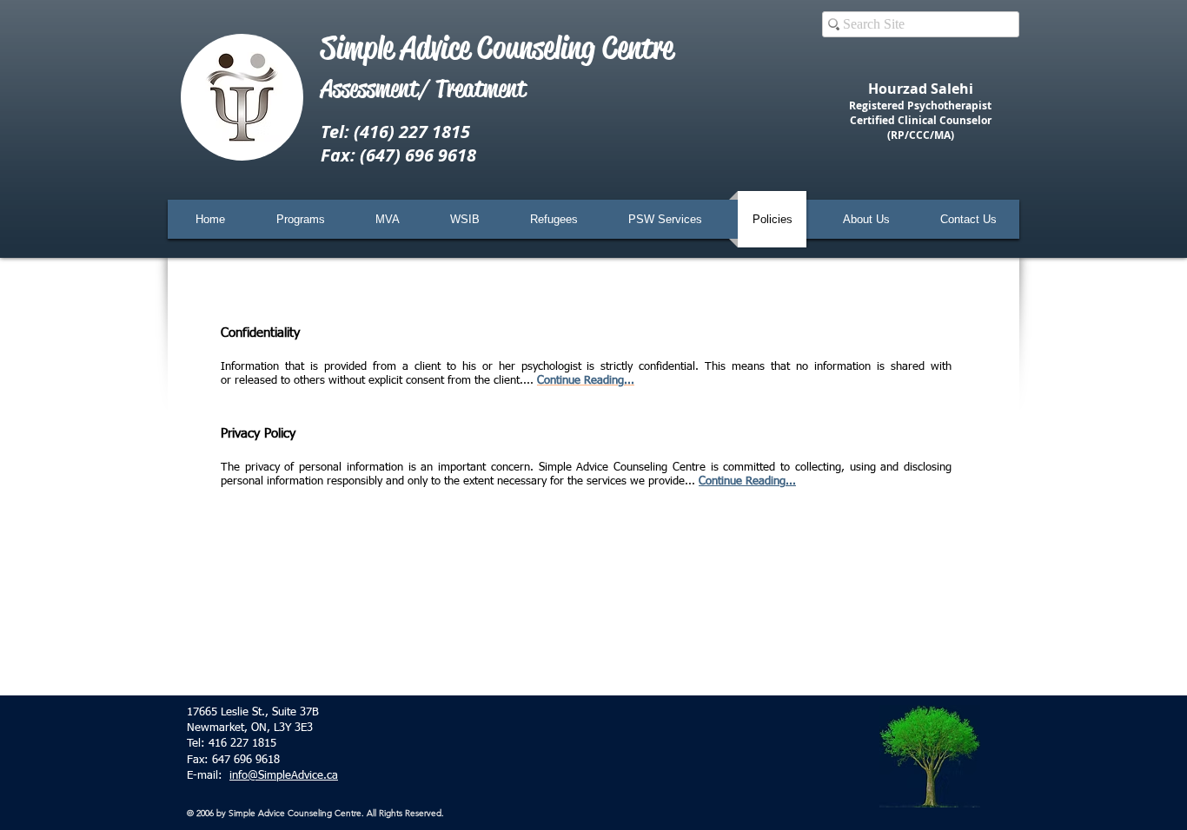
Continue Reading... (747, 481)
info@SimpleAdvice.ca (283, 775)
